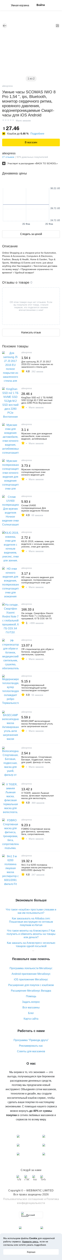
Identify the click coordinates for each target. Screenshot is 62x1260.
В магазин (31, 142)
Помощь (31, 996)
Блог (31, 1013)
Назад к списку (4, 25)
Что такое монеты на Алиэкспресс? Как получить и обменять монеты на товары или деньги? (31, 934)
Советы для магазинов (31, 1051)
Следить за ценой (31, 234)
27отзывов (8, 157)
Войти (41, 5)
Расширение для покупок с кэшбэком (31, 985)
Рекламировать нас (31, 1045)
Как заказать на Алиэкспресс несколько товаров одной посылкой (31, 944)
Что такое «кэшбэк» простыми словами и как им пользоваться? (31, 911)
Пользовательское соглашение (23, 1199)
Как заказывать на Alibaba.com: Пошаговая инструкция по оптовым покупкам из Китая (31, 921)
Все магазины (31, 1007)
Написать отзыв (31, 332)
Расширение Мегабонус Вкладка (31, 990)
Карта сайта (31, 1018)
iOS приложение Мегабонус (31, 979)
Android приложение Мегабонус (31, 973)
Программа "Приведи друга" (31, 1040)
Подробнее (37, 133)
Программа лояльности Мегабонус (31, 968)
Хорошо (31, 1252)
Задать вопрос (31, 1001)
